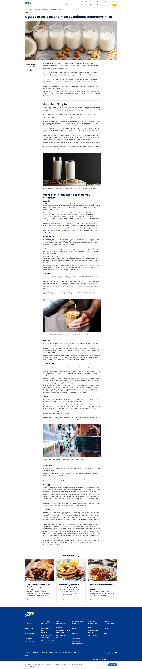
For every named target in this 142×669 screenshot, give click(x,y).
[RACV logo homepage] (28, 3)
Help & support (108, 2)
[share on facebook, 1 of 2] (27, 70)
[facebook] (105, 653)
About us (106, 621)
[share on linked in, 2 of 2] (31, 70)
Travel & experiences (83, 4)
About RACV (85, 2)
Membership (93, 4)
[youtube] (116, 653)
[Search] (108, 5)
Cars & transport (68, 4)
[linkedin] (112, 653)
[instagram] (109, 653)
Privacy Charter (32, 666)
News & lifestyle (101, 4)
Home (75, 4)
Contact (115, 2)
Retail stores (92, 2)
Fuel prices (100, 2)
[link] (30, 614)
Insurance (60, 4)
